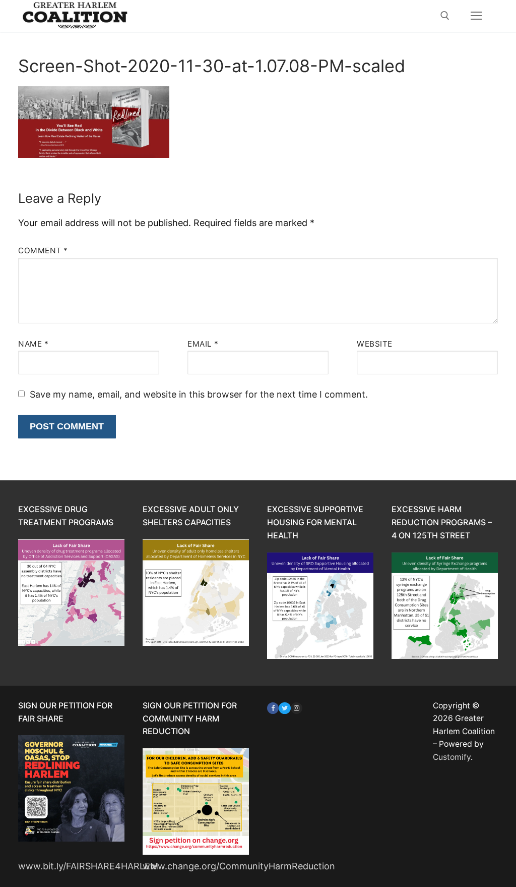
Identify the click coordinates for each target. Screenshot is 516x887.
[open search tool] (444, 15)
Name (33, 344)
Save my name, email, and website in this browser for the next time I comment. (199, 394)
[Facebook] (273, 708)
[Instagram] (296, 708)
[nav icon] (476, 16)
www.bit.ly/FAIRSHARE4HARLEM (88, 866)
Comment (43, 250)
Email (203, 344)
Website (375, 344)
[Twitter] (284, 708)
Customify (452, 757)
